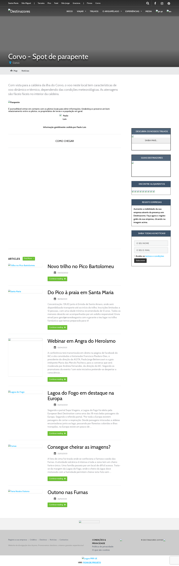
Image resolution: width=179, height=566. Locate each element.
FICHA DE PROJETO (92, 562)
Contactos (63, 540)
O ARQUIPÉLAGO (111, 11)
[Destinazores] (19, 11)
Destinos (43, 540)
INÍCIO (70, 11)
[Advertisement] (151, 101)
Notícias (25, 71)
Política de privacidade (102, 546)
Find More (28, 258)
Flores (89, 3)
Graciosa (76, 3)
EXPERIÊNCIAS (132, 11)
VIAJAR (80, 11)
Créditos (33, 540)
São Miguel (26, 3)
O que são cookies (101, 550)
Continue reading (56, 279)
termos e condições (154, 256)
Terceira (41, 3)
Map (14, 71)
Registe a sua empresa (17, 540)
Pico (49, 3)
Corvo (98, 3)
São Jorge (65, 3)
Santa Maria (13, 3)
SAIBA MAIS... (151, 140)
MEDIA (148, 11)
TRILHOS (94, 11)
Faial (56, 3)
